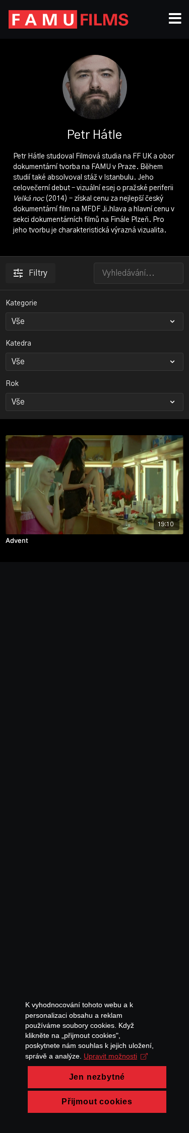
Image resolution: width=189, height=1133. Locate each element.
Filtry (38, 273)
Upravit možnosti (110, 1056)
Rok (12, 383)
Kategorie (21, 303)
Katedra (18, 343)
